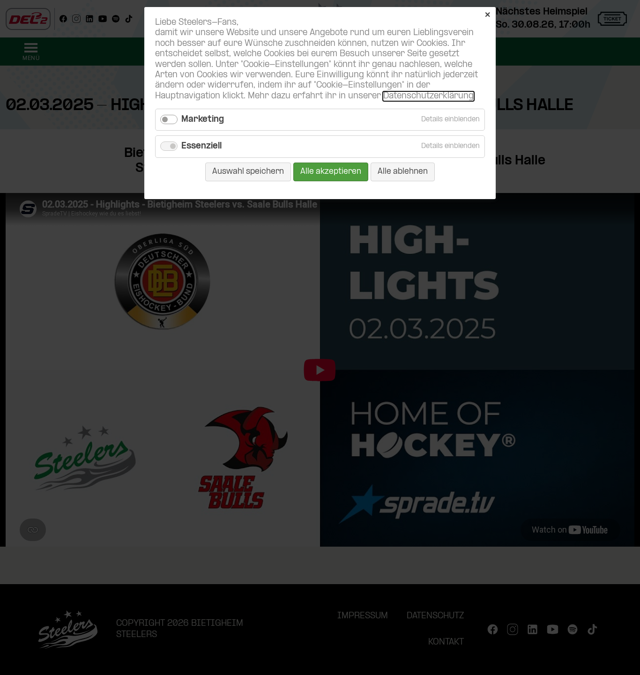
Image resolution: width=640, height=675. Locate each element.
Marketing (202, 119)
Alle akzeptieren (330, 171)
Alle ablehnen (403, 171)
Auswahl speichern (248, 171)
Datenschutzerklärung (428, 96)
